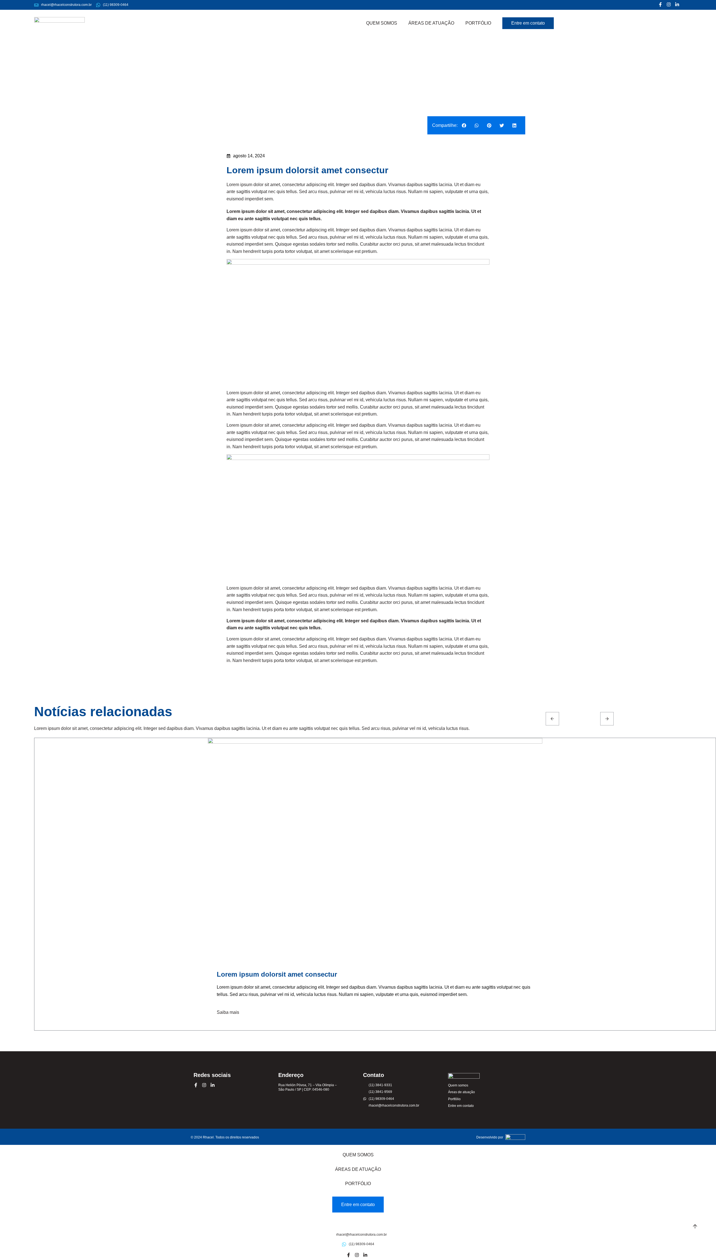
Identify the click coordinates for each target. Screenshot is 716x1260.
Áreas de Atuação (431, 23)
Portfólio (478, 23)
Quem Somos (381, 23)
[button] (464, 125)
